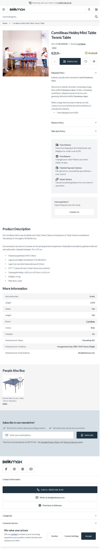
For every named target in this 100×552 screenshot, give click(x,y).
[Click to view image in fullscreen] (43, 36)
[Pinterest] (22, 469)
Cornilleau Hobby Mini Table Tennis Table (28, 23)
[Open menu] (3, 9)
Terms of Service (71, 442)
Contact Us (74, 212)
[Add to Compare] (94, 61)
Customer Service (10, 523)
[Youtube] (31, 469)
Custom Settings (72, 536)
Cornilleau (81, 44)
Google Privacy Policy (50, 442)
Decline (54, 536)
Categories (7, 515)
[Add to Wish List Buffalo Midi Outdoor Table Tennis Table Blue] (20, 378)
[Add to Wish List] (85, 61)
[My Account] (89, 9)
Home (5, 23)
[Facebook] (6, 469)
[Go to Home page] (17, 9)
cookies (14, 534)
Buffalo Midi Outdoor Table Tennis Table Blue (13, 401)
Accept (88, 536)
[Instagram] (14, 469)
